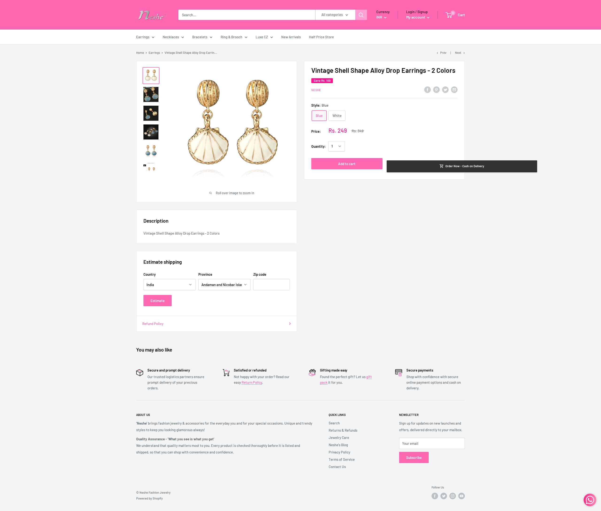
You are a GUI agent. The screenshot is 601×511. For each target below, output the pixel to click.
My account (416, 17)
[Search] (361, 15)
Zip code (259, 274)
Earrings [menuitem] (142, 37)
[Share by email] (454, 89)
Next (458, 52)
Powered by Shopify (149, 498)
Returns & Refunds (343, 430)
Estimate (157, 300)
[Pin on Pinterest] (436, 89)
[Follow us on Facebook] (434, 496)
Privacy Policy (339, 452)
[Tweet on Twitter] (445, 89)
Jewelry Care (339, 437)
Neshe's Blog (338, 445)
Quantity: (318, 146)
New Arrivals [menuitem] (291, 37)
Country (149, 274)
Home (140, 52)
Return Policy (252, 382)
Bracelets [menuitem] (199, 37)
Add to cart (346, 164)
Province (205, 274)
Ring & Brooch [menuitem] (231, 37)
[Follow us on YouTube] (461, 496)
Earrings (154, 52)
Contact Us (337, 467)
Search (334, 423)
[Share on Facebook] (427, 89)
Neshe (316, 90)
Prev (443, 52)
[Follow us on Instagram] (452, 496)
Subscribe (414, 457)
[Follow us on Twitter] (443, 496)
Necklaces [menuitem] (171, 37)
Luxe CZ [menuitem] (262, 37)
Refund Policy (152, 323)
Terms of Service (342, 459)
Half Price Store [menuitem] (321, 37)
